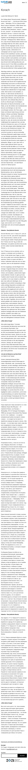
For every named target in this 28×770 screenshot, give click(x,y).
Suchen (3, 752)
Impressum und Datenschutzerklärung (11, 742)
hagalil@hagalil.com (11, 749)
